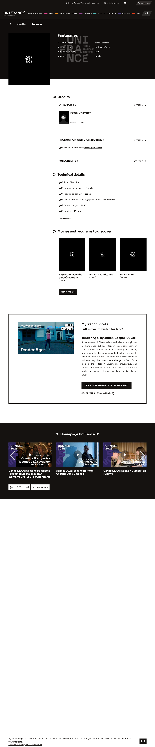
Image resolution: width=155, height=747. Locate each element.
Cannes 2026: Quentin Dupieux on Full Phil (124, 472)
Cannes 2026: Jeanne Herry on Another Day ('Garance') (74, 472)
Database (88, 13)
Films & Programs (35, 13)
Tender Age (89, 338)
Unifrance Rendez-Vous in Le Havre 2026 (82, 3)
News (51, 13)
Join (138, 13)
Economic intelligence (107, 13)
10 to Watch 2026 (111, 3)
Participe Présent (102, 47)
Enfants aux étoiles (101, 274)
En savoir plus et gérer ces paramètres (25, 744)
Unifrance (126, 13)
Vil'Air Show (127, 274)
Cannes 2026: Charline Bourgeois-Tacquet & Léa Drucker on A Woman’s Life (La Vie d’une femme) (29, 473)
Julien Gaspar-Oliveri (120, 338)
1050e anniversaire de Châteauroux (70, 276)
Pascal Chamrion (102, 42)
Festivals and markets (69, 13)
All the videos (40, 487)
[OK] (143, 741)
